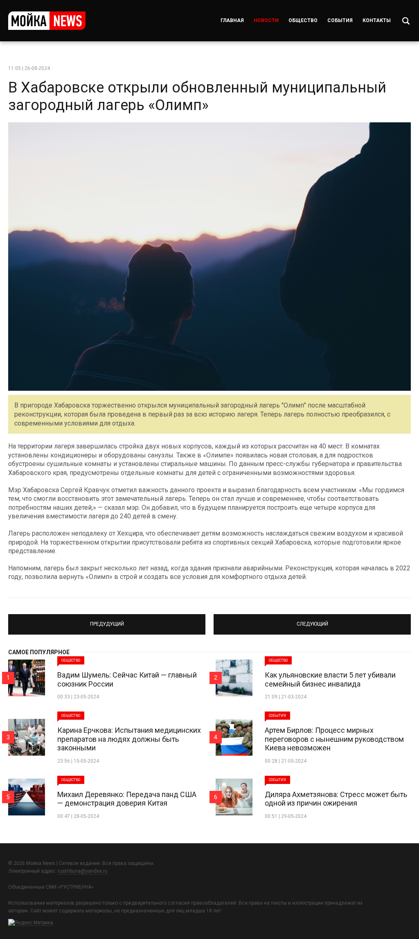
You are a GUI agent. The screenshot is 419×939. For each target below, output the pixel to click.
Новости (266, 20)
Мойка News (47, 20)
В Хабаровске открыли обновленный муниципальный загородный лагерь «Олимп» (197, 96)
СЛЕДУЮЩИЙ (312, 620)
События (340, 20)
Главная (232, 20)
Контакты (377, 20)
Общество (303, 20)
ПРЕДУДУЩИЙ (106, 620)
